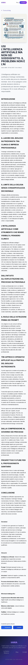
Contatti (24, 652)
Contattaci (23, 2)
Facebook (7, 627)
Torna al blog (7, 10)
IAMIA (3, 2)
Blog (17, 2)
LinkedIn (19, 627)
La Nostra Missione (6, 652)
